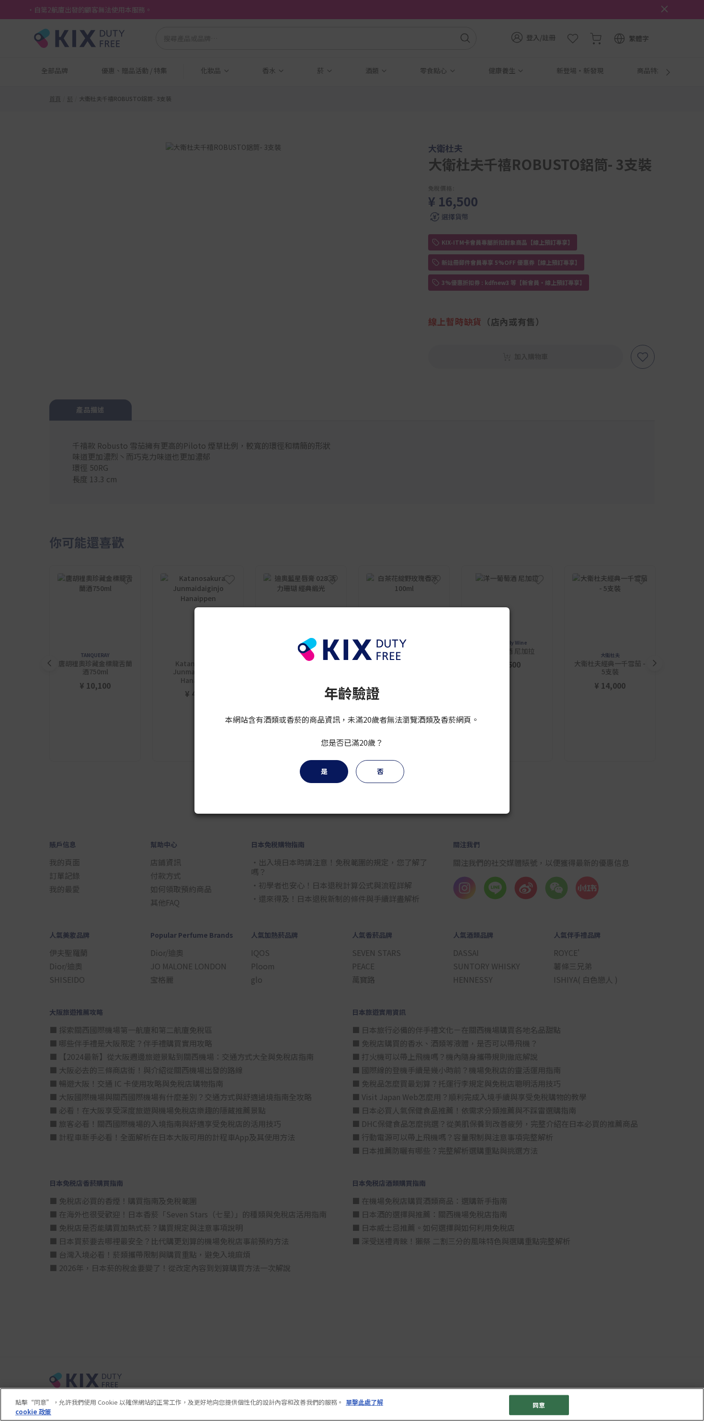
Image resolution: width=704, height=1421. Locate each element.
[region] (352, 1404)
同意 (539, 1405)
